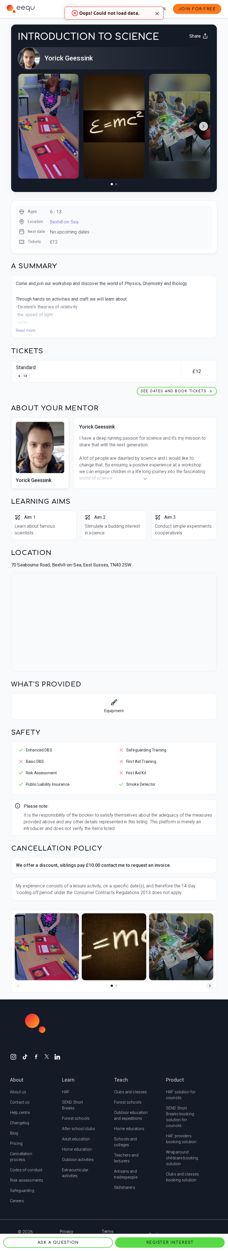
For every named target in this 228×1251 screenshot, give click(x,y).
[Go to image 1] (112, 184)
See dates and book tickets (173, 391)
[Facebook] (36, 1056)
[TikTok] (25, 1056)
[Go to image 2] (116, 184)
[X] (46, 1056)
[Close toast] (157, 13)
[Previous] (18, 985)
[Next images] (203, 126)
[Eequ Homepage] (20, 9)
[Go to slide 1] (112, 986)
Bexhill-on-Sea (64, 222)
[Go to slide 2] (116, 986)
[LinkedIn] (57, 1056)
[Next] (210, 985)
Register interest (170, 1242)
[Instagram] (13, 1056)
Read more (25, 330)
